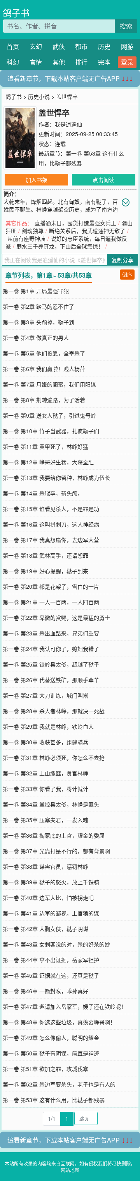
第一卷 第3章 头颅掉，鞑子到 (38, 322)
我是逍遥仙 (68, 124)
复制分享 (122, 260)
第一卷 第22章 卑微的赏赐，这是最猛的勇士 (56, 617)
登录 (127, 62)
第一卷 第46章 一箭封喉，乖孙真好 (45, 991)
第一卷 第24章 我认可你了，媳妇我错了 (51, 649)
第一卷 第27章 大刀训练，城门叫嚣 (45, 695)
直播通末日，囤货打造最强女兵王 (75, 223)
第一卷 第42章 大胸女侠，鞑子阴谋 (45, 929)
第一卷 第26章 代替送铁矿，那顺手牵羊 (51, 680)
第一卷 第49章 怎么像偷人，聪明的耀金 (51, 1037)
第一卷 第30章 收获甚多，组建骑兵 (45, 742)
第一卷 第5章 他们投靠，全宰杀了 (44, 353)
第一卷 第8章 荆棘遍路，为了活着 (44, 400)
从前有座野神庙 (26, 238)
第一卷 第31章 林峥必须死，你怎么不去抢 (54, 757)
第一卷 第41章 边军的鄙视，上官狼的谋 (51, 913)
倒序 (127, 274)
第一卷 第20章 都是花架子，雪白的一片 (51, 586)
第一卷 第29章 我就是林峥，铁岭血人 (48, 726)
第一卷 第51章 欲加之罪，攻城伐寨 (45, 1069)
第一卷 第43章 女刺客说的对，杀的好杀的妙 (56, 944)
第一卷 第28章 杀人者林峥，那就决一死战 (54, 711)
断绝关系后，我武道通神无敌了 (87, 230)
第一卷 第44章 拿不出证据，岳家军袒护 (51, 960)
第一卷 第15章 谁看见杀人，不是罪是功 (51, 509)
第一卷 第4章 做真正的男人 (36, 337)
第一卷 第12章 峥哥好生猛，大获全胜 (48, 462)
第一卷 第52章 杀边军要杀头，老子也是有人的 (59, 1084)
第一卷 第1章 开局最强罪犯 (36, 291)
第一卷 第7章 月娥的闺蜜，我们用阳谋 (49, 384)
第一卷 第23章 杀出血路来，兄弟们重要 (51, 633)
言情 (36, 62)
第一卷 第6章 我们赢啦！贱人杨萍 (44, 369)
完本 (104, 62)
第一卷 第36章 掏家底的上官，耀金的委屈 (54, 835)
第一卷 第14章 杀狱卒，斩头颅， (43, 493)
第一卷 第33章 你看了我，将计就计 (45, 789)
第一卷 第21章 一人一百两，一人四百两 (51, 602)
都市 (81, 46)
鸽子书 (16, 12)
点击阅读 (103, 180)
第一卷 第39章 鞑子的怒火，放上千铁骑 (51, 882)
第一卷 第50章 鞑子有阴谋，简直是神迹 (51, 1053)
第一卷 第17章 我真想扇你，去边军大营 (51, 540)
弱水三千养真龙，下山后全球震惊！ (59, 246)
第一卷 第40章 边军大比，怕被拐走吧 (48, 897)
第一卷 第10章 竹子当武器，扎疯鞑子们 (51, 431)
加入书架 (36, 180)
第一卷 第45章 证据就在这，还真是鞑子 (51, 975)
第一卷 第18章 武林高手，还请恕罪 (45, 555)
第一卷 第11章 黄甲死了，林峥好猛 (45, 446)
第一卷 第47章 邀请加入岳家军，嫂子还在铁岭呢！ (64, 1006)
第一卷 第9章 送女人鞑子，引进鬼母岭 (49, 415)
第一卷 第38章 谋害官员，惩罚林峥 (45, 866)
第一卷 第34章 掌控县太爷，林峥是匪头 (51, 804)
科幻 (13, 62)
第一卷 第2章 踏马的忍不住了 (38, 306)
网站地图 (70, 1170)
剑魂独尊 (33, 230)
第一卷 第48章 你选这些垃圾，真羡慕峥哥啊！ (59, 1022)
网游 (127, 46)
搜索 (126, 25)
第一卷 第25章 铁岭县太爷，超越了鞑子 (51, 664)
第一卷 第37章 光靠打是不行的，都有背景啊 (56, 851)
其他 (58, 62)
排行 (81, 62)
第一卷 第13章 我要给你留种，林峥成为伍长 (56, 477)
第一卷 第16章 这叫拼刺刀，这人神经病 (51, 524)
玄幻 (36, 46)
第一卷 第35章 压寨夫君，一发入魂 (45, 820)
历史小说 (39, 96)
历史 (104, 46)
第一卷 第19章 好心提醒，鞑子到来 (45, 571)
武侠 (58, 46)
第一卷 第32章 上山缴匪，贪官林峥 (45, 773)
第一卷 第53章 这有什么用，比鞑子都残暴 (54, 1100)
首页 (13, 46)
